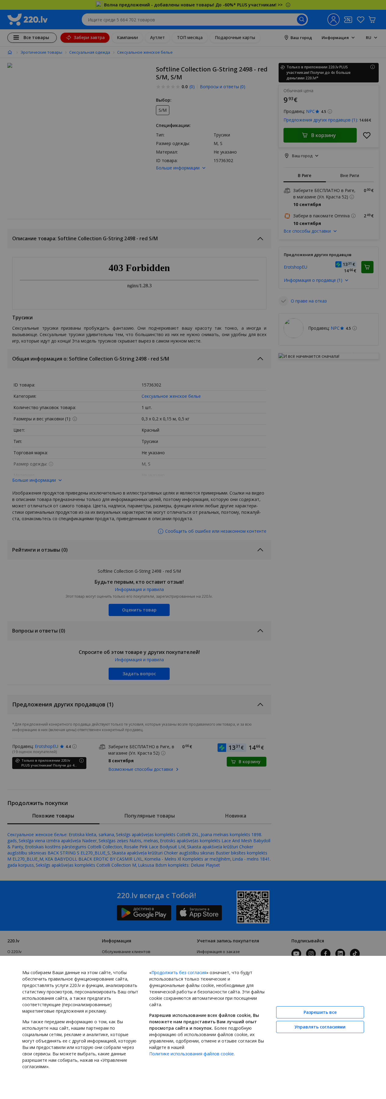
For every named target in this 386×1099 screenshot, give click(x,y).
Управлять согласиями (319, 1027)
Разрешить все (320, 1012)
